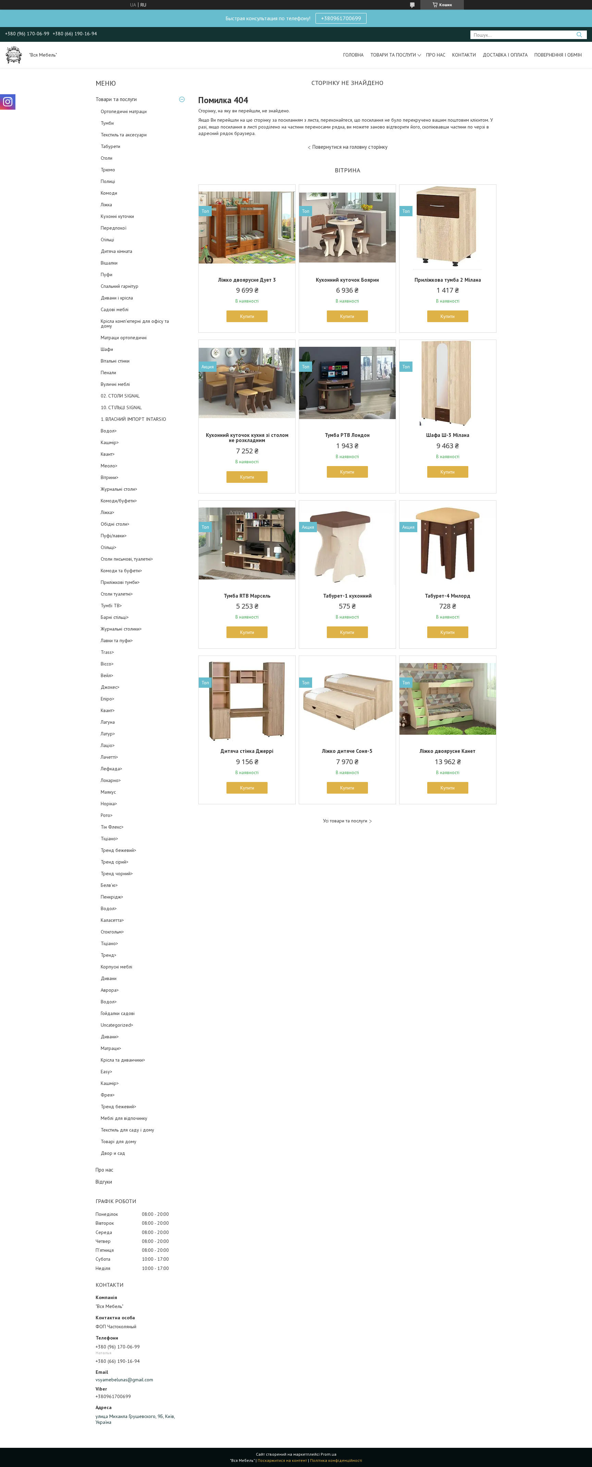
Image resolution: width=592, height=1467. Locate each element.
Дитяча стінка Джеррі (247, 751)
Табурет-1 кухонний (347, 595)
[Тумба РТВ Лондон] (347, 383)
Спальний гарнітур (119, 286)
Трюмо (108, 170)
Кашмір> (110, 442)
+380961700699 (341, 18)
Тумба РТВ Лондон (347, 435)
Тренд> (108, 955)
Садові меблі (114, 309)
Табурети (110, 146)
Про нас (435, 55)
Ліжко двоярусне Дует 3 (247, 279)
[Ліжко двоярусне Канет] (447, 699)
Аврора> (110, 990)
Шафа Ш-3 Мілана (447, 435)
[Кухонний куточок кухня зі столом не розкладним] (247, 383)
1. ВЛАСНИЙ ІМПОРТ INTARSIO (133, 419)
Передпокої (113, 228)
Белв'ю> (109, 885)
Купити (247, 316)
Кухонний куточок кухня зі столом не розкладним (247, 437)
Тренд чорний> (117, 873)
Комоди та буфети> (121, 570)
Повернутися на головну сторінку (349, 147)
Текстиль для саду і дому (127, 1130)
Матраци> (111, 1048)
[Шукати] (579, 34)
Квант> (108, 454)
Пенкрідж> (112, 897)
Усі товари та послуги (345, 821)
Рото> (107, 815)
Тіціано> (109, 838)
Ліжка (106, 204)
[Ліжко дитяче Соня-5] (347, 699)
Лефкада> (111, 769)
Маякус (108, 792)
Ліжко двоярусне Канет (448, 751)
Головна (353, 55)
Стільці (107, 239)
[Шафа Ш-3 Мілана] (447, 383)
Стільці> (108, 547)
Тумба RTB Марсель (247, 595)
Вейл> (107, 675)
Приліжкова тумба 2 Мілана (448, 279)
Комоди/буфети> (119, 501)
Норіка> (109, 803)
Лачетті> (109, 757)
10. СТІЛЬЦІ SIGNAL (121, 407)
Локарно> (111, 780)
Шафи (107, 349)
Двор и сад (113, 1153)
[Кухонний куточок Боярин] (347, 227)
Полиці (108, 181)
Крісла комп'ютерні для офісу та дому (135, 323)
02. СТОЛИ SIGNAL (120, 396)
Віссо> (107, 664)
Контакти (464, 55)
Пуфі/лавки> (114, 536)
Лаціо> (108, 745)
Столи (106, 158)
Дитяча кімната (116, 251)
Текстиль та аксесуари (124, 135)
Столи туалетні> (117, 594)
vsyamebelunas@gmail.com (124, 1380)
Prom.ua (328, 1454)
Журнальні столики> (121, 629)
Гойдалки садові (118, 1013)
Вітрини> (110, 477)
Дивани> (110, 1037)
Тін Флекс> (112, 827)
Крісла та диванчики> (123, 1060)
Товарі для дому (118, 1141)
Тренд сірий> (114, 862)
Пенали (108, 372)
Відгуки (104, 1181)
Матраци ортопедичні (124, 337)
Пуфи (106, 274)
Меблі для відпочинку (124, 1118)
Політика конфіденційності (336, 1460)
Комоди (109, 193)
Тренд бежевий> (118, 850)
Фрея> (108, 1095)
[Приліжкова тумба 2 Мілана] (447, 227)
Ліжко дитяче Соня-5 (347, 751)
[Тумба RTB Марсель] (247, 543)
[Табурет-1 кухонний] (347, 543)
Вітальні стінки (115, 361)
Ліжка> (107, 512)
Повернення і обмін (558, 55)
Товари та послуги (393, 55)
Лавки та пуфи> (117, 640)
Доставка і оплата (505, 55)
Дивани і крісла (117, 298)
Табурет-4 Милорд (447, 595)
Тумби (107, 123)
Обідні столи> (115, 524)
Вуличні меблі (115, 384)
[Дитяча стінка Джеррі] (247, 699)
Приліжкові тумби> (120, 582)
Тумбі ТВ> (111, 605)
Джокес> (110, 687)
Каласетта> (112, 920)
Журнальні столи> (119, 489)
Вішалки (109, 263)
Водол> (109, 431)
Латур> (108, 734)
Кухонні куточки (117, 216)
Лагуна (108, 722)
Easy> (106, 1071)
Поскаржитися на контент (282, 1460)
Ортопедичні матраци (124, 111)
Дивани (108, 978)
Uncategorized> (117, 1025)
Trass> (107, 652)
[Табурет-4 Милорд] (447, 543)
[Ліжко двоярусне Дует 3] (247, 227)
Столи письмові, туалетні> (127, 559)
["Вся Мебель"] (14, 55)
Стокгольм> (112, 932)
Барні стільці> (115, 617)
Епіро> (107, 699)
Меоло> (109, 466)
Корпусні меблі (116, 967)
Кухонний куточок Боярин (347, 279)
